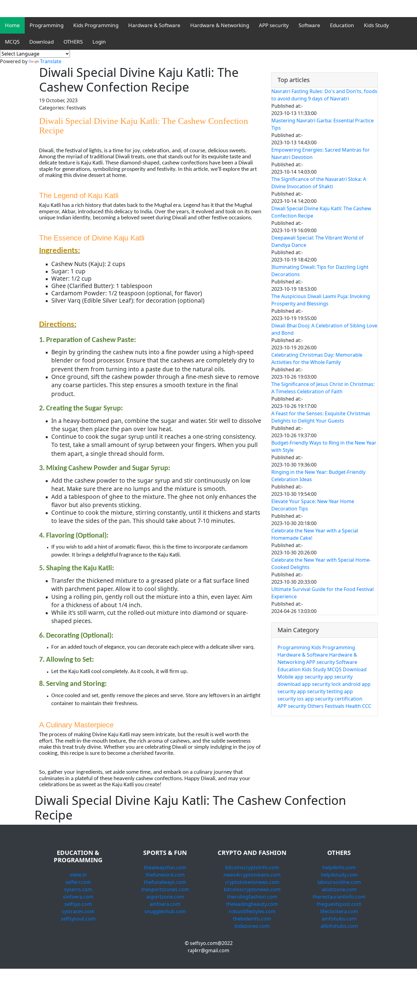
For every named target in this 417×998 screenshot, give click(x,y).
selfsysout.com (78, 918)
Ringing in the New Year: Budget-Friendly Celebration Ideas (318, 476)
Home (12, 25)
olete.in (78, 874)
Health (353, 706)
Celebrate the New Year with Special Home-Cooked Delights (321, 564)
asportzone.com (165, 896)
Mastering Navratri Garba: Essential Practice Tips (322, 124)
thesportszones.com (165, 889)
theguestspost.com (339, 904)
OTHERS (73, 41)
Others (315, 706)
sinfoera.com (78, 896)
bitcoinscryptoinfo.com (252, 867)
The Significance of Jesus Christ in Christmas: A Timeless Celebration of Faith (323, 388)
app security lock (321, 684)
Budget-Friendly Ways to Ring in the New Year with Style (323, 446)
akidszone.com (339, 889)
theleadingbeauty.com (252, 904)
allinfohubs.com (339, 926)
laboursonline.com (339, 882)
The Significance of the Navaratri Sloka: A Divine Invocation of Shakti (318, 183)
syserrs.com (78, 889)
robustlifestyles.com (252, 911)
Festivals (334, 706)
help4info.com (339, 867)
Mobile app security (300, 676)
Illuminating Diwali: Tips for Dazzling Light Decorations (319, 271)
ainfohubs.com (339, 918)
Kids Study (376, 25)
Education (342, 25)
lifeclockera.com (339, 911)
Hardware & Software (154, 25)
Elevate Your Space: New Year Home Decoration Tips (312, 505)
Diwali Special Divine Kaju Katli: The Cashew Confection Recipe (321, 212)
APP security (274, 25)
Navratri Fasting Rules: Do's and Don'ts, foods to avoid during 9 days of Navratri (324, 95)
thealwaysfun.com (165, 867)
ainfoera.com (165, 904)
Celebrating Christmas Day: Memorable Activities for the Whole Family (316, 358)
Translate (50, 61)
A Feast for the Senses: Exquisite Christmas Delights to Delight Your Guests (320, 417)
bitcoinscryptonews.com (252, 889)
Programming (46, 25)
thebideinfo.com (252, 918)
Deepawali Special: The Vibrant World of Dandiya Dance (317, 241)
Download (41, 41)
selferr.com (78, 882)
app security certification (333, 698)
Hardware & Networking (219, 25)
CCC (366, 706)
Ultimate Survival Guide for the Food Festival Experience (322, 593)
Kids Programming (95, 25)
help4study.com (339, 874)
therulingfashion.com (252, 896)
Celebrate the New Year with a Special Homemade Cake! (314, 534)
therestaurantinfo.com (339, 896)
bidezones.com (252, 926)
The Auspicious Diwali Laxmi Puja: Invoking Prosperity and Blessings (320, 300)
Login (99, 41)
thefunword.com (165, 874)
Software (309, 25)
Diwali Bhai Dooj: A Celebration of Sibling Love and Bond (324, 329)
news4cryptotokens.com (252, 874)
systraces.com (78, 911)
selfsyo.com (78, 904)
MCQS (12, 41)
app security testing (320, 691)
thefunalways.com (165, 882)
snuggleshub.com (165, 911)
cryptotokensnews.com (252, 882)
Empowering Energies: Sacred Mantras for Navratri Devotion (320, 153)
